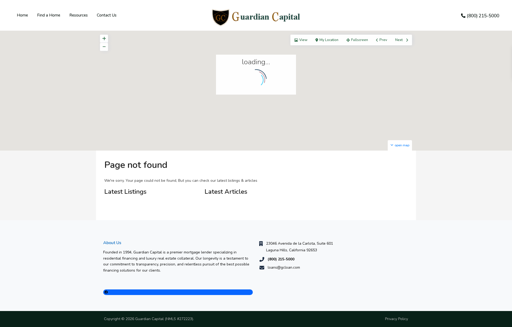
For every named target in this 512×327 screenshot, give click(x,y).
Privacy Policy (396, 318)
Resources (78, 15)
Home (22, 15)
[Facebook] (178, 292)
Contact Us (107, 15)
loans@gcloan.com (284, 267)
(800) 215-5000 (483, 16)
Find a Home (48, 15)
